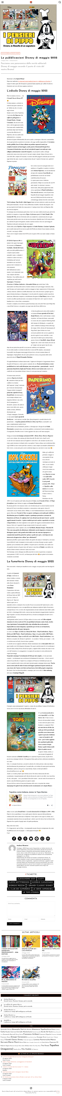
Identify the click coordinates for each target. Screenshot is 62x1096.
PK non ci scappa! (29, 980)
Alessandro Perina (6, 1029)
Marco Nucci (13, 1042)
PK (57, 1042)
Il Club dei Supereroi (19, 889)
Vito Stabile (26, 1049)
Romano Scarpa (14, 1045)
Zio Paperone (34, 1049)
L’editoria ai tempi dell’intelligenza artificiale (18, 1011)
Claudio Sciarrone (10, 1032)
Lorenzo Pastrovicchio (42, 1039)
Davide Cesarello (37, 1031)
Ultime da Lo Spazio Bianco (32, 1053)
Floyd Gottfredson (19, 882)
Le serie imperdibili (43, 889)
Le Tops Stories (31, 892)
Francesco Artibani (31, 1034)
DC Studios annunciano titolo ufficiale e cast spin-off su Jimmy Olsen (22, 1077)
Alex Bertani (27, 1029)
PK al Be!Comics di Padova (9, 980)
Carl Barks (57, 1029)
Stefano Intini (29, 1045)
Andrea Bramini (13, 60)
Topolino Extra (17, 1049)
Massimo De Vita (38, 1042)
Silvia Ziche (21, 1045)
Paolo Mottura (45, 1042)
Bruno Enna (51, 1029)
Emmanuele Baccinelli (9, 1034)
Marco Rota (22, 1042)
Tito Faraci (45, 1045)
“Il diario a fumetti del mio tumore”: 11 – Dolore (15, 1067)
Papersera (53, 1042)
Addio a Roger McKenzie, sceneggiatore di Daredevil (17, 1061)
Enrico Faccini (19, 1034)
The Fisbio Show (37, 1045)
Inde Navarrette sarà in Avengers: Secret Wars (15, 1072)
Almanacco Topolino (39, 1029)
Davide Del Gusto (47, 1032)
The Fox (34, 1092)
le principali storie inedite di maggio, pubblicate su (34, 81)
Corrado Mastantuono (24, 1032)
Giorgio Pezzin (17, 885)
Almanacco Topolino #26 (51, 949)
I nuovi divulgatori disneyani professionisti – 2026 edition (10, 951)
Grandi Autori (50, 1037)
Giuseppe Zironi (42, 1037)
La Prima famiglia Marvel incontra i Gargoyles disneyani (18, 1056)
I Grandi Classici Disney (40, 885)
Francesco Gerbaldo (56, 1034)
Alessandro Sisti (26, 879)
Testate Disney (15, 53)
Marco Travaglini (30, 1042)
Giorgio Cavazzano (42, 882)
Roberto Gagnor (5, 1045)
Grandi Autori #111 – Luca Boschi (30, 949)
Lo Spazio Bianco (26, 1091)
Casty (41, 879)
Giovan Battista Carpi (31, 1037)
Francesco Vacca (5, 1037)
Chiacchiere (5, 53)
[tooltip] (14, 839)
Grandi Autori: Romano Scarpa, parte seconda (18, 1001)
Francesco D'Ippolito (45, 1034)
